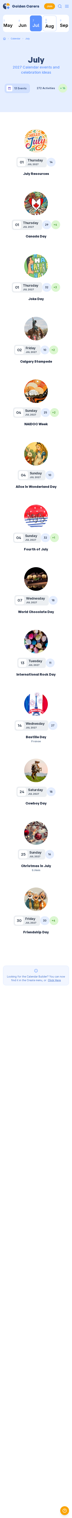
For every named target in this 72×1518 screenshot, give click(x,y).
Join (49, 6)
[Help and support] (64, 1510)
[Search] (59, 6)
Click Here (54, 980)
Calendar (15, 38)
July (27, 38)
